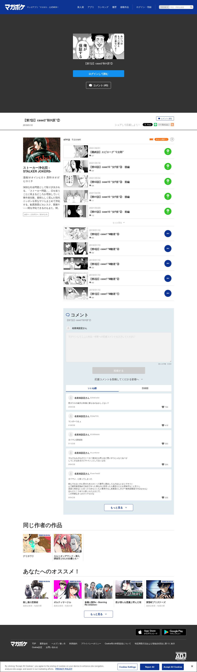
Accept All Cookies (173, 666)
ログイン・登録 (143, 7)
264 (166, 464)
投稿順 (145, 388)
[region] (98, 666)
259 (166, 497)
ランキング (103, 7)
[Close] (192, 666)
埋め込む (165, 124)
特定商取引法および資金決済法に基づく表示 (155, 643)
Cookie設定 (37, 647)
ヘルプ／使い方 (59, 643)
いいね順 (92, 388)
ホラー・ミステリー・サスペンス (35, 214)
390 (166, 443)
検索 (191, 7)
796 (166, 407)
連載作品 (124, 7)
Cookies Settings (127, 666)
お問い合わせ (52, 647)
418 (166, 425)
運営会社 (44, 643)
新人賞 (80, 7)
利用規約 (73, 643)
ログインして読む (98, 73)
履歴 (114, 7)
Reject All (149, 666)
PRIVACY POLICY (63, 668)
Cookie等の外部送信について (118, 643)
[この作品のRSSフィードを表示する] (172, 124)
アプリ (91, 7)
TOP (34, 643)
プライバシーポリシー (91, 643)
